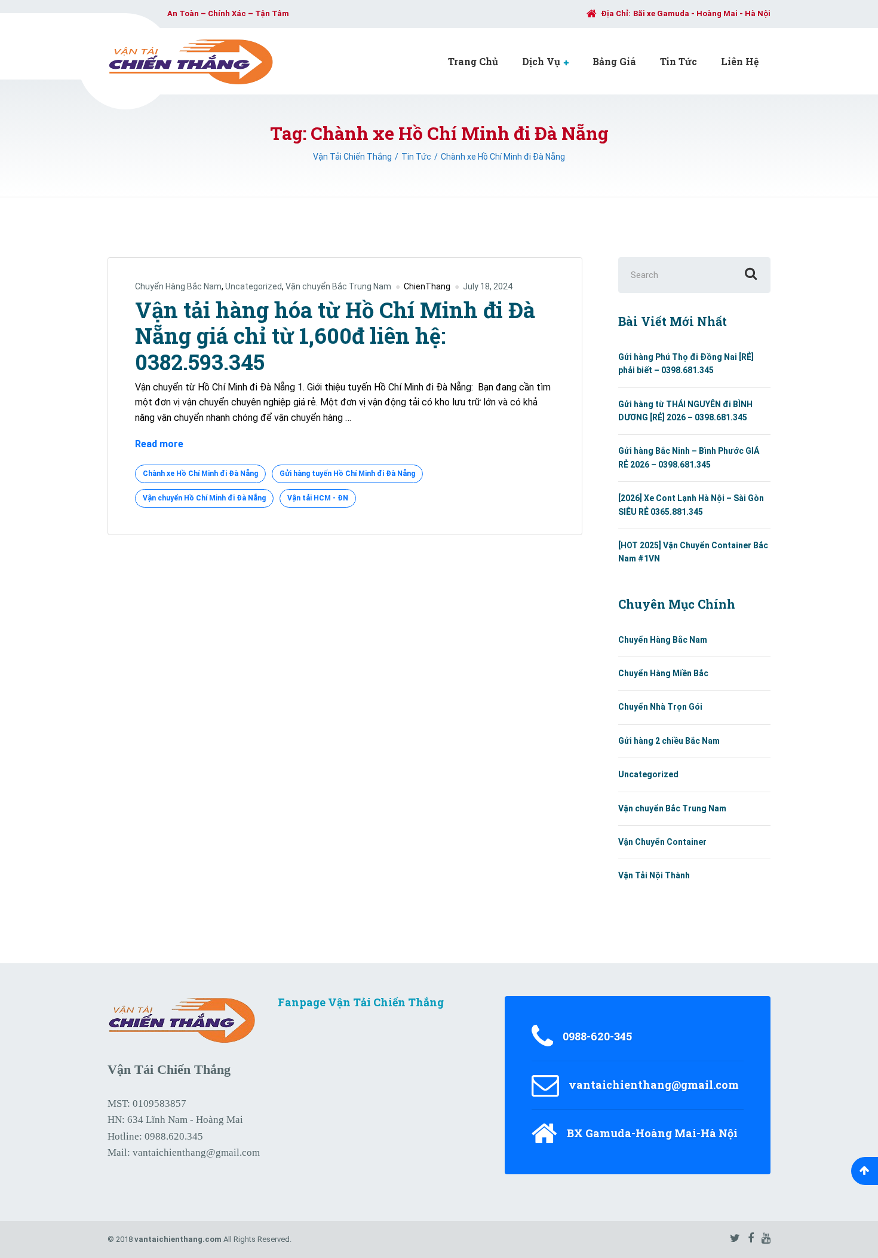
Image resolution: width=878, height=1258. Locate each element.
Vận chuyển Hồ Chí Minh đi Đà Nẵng (204, 498)
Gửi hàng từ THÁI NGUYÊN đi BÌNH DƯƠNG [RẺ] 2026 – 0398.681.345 (685, 410)
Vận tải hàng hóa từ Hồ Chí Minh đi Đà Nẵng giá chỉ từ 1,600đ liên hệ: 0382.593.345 (335, 335)
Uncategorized (253, 286)
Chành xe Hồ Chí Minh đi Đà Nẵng (200, 473)
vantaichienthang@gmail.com (196, 1152)
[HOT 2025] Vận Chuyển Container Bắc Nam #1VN (693, 552)
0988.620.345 (174, 1136)
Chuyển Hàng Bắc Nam (178, 286)
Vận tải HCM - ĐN (317, 498)
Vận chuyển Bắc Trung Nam (338, 286)
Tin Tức (678, 61)
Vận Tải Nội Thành (654, 875)
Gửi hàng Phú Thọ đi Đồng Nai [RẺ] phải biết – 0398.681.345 (686, 363)
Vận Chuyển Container (662, 842)
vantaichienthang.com (178, 1239)
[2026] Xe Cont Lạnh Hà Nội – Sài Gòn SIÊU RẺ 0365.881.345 (691, 504)
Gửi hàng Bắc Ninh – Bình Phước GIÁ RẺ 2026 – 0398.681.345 (688, 457)
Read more (159, 445)
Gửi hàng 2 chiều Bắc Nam (669, 741)
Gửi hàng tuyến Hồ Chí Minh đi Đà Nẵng (347, 473)
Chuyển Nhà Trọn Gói (660, 707)
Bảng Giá (614, 61)
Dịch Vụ (541, 61)
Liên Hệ (740, 61)
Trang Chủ (473, 61)
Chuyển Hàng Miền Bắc (663, 673)
